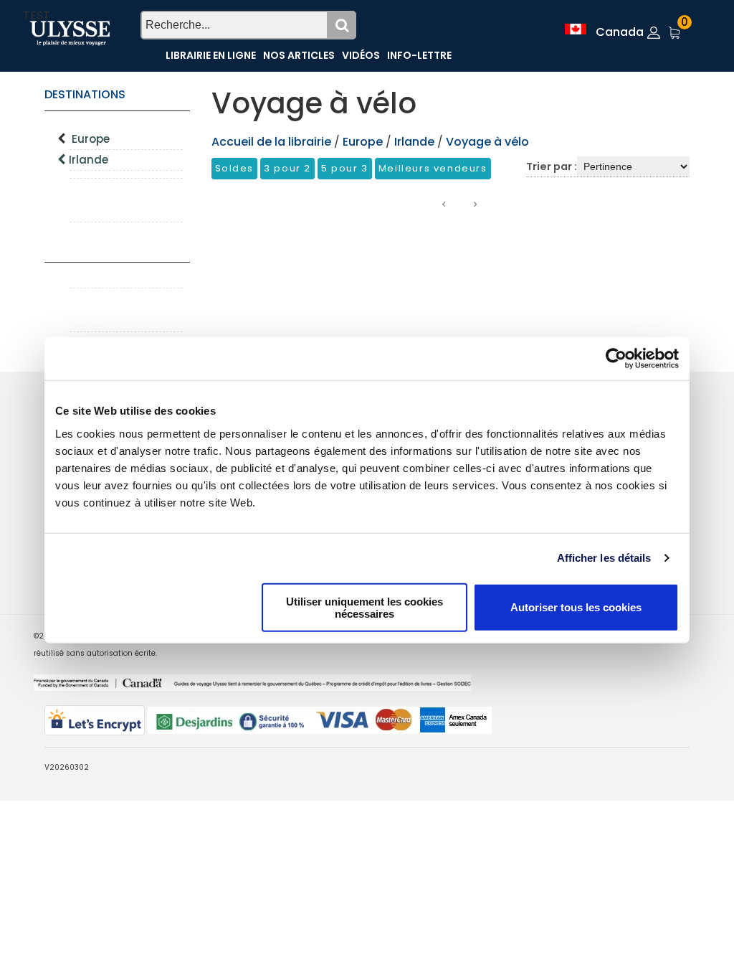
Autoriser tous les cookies (576, 607)
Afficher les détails (604, 558)
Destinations (84, 94)
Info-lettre (419, 55)
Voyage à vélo (487, 141)
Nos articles (299, 55)
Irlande (88, 159)
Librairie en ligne (211, 55)
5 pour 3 (344, 168)
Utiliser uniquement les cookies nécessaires (364, 607)
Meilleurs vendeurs (432, 168)
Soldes (234, 168)
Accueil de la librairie (271, 141)
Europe (91, 138)
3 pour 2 (287, 168)
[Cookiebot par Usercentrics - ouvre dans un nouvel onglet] (616, 358)
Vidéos (361, 55)
